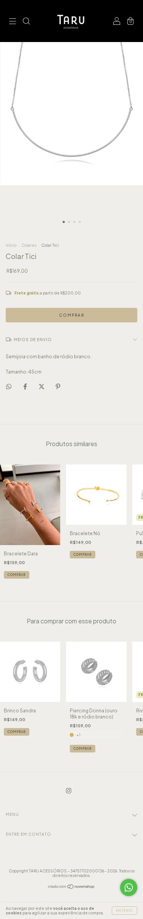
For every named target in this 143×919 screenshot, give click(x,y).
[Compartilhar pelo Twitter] (42, 386)
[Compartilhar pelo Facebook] (25, 386)
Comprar (83, 749)
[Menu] (12, 22)
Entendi (124, 911)
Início (11, 245)
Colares (28, 245)
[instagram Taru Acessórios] (69, 791)
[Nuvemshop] (71, 887)
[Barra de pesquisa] (26, 22)
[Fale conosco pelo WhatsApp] (128, 887)
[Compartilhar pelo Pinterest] (58, 386)
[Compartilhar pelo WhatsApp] (9, 386)
